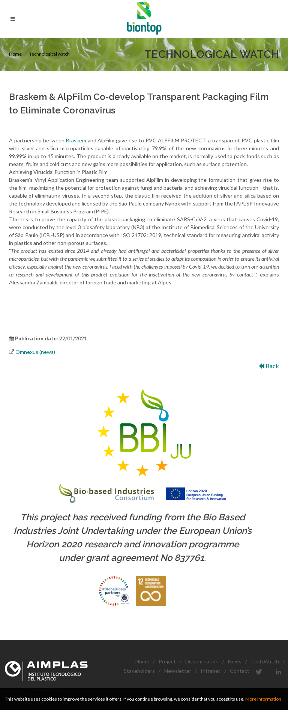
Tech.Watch (265, 661)
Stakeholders (139, 671)
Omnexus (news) (35, 352)
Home (15, 54)
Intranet (210, 671)
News (235, 661)
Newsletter (177, 671)
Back (271, 365)
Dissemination (202, 661)
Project (167, 661)
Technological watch (49, 54)
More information (263, 699)
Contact (239, 671)
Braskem (76, 140)
